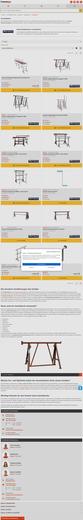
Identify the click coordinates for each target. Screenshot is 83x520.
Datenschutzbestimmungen (54, 251)
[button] (80, 388)
